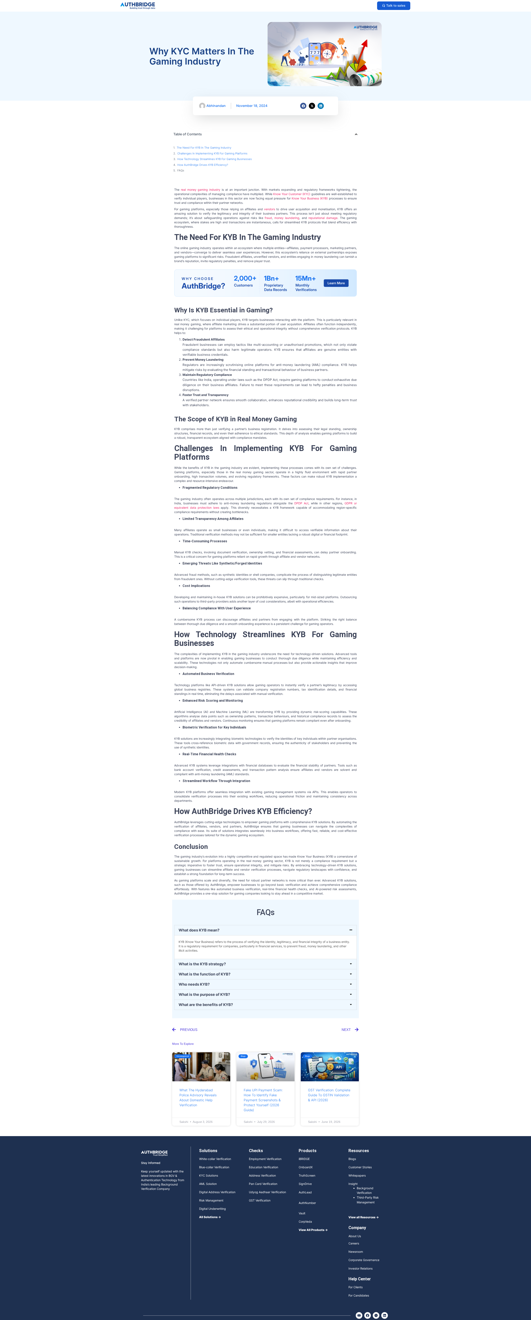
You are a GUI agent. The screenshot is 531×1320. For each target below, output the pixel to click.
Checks (256, 1150)
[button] (356, 134)
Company (357, 1227)
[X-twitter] (312, 106)
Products (308, 1150)
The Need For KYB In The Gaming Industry (204, 147)
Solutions (208, 1150)
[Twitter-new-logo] (376, 1315)
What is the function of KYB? (204, 974)
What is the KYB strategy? (202, 964)
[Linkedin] (321, 106)
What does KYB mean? (199, 930)
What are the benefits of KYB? (206, 1004)
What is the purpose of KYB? (204, 994)
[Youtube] (359, 1315)
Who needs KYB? (194, 984)
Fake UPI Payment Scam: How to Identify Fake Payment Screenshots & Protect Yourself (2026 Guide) (263, 1100)
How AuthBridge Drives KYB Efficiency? (202, 164)
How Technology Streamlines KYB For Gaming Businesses (214, 159)
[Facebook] (303, 106)
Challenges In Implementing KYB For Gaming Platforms (212, 153)
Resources (358, 1150)
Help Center (359, 1278)
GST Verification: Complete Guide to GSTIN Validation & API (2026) (329, 1095)
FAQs (180, 170)
